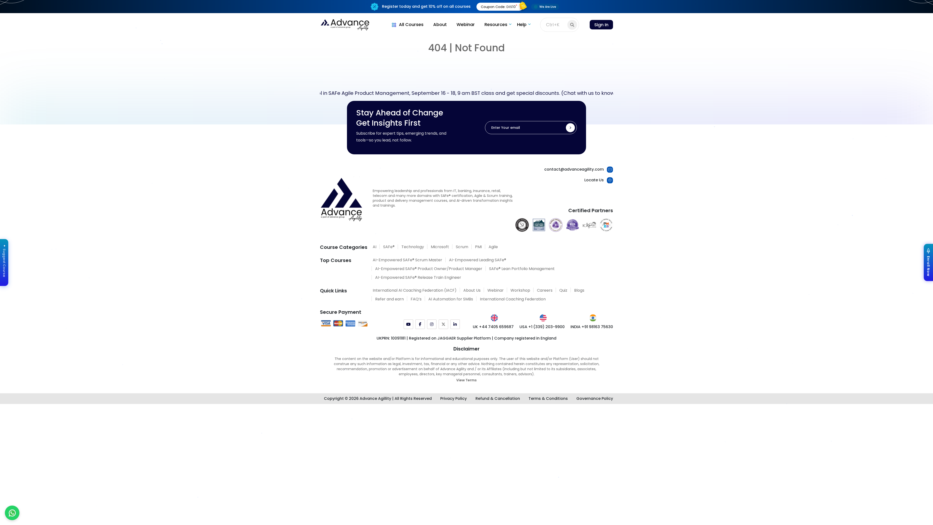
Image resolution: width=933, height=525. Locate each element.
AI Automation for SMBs (450, 299)
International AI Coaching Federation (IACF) (415, 290)
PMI (478, 247)
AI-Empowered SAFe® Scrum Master (407, 260)
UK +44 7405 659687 (493, 327)
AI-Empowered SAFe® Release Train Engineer (418, 277)
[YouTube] (408, 324)
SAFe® (389, 247)
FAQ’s (416, 299)
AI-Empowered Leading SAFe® (477, 260)
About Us (472, 290)
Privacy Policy (453, 398)
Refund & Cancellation (497, 398)
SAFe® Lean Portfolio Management (522, 268)
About (440, 24)
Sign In (601, 25)
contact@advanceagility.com (574, 169)
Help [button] (522, 24)
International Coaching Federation (513, 299)
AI (374, 247)
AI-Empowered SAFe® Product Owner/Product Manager (428, 268)
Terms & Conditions (548, 398)
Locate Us (594, 180)
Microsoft (440, 247)
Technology (412, 247)
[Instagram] (432, 324)
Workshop (520, 290)
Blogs (579, 290)
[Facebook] (420, 324)
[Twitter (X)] (443, 324)
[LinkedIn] (455, 324)
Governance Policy (594, 398)
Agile (493, 247)
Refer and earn (389, 299)
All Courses (411, 24)
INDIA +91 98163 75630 (591, 327)
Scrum (462, 247)
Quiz (563, 290)
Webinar (466, 24)
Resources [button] (495, 24)
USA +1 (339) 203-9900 (542, 327)
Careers (545, 290)
